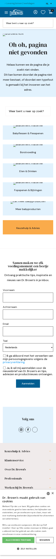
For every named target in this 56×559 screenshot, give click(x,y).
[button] (28, 548)
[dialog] (28, 522)
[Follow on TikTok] (34, 434)
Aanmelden (28, 388)
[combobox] (48, 493)
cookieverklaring (28, 534)
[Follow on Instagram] (21, 434)
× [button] (52, 493)
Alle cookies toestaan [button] (18, 540)
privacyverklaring (14, 366)
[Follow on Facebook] (28, 434)
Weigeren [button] (45, 540)
